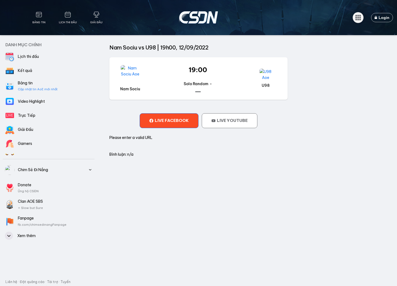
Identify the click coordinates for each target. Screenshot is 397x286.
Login (383, 17)
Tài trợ (52, 282)
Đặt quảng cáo (32, 282)
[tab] (169, 120)
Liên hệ (11, 282)
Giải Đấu (96, 22)
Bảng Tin (38, 22)
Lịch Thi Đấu (68, 22)
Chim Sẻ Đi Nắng (33, 169)
